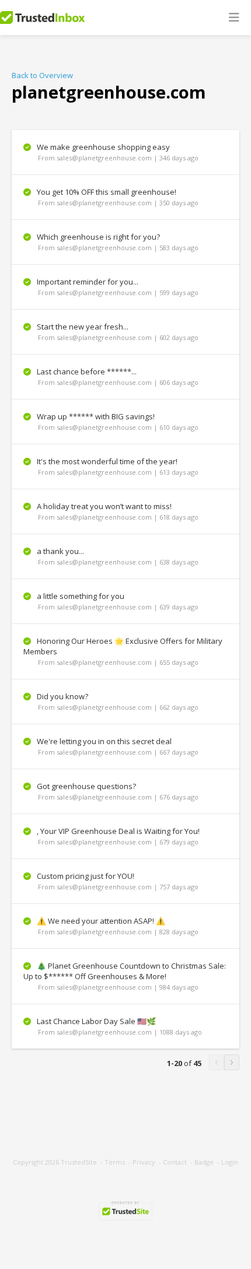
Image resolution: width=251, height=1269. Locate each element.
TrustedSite (79, 1162)
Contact (175, 1162)
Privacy (144, 1162)
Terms (114, 1162)
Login (229, 1162)
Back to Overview (42, 75)
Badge (204, 1162)
